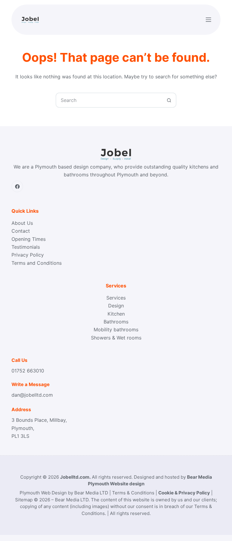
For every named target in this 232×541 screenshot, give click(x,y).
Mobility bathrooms (116, 329)
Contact (20, 231)
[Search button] (169, 100)
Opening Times (28, 239)
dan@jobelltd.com (32, 395)
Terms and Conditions (36, 263)
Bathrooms (116, 322)
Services (116, 298)
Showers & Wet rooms (116, 338)
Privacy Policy (27, 255)
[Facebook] (17, 186)
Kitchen (116, 314)
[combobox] (109, 100)
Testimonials (25, 247)
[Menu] (208, 19)
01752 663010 (27, 371)
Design (116, 306)
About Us (22, 223)
